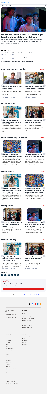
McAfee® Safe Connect (27, 323)
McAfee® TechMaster (27, 327)
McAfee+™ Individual (27, 313)
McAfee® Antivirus (26, 320)
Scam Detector (28, 295)
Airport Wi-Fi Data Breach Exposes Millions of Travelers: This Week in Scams (18, 52)
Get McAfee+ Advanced (23, 289)
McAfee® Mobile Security (28, 330)
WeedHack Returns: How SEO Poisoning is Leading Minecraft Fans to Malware (22, 36)
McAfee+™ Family (26, 316)
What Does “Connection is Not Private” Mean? (12, 87)
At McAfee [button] (8, 5)
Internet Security (8, 239)
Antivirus (20, 295)
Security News (7, 171)
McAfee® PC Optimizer (27, 325)
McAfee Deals (37, 295)
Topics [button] (2, 5)
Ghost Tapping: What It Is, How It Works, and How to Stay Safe (34, 87)
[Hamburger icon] (44, 2)
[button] (45, 5)
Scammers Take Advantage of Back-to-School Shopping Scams (15, 57)
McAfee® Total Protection (28, 318)
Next (44, 85)
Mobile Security (8, 103)
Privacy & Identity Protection (14, 137)
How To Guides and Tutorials (13, 69)
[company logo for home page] (5, 2)
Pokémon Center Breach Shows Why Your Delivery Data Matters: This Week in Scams (12, 156)
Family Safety (7, 205)
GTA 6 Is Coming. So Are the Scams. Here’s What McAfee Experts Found (17, 61)
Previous (2, 85)
